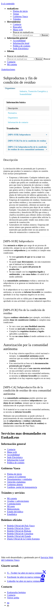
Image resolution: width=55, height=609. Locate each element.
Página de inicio (20, 11)
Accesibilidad (19, 40)
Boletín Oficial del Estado (19, 536)
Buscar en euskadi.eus (23, 32)
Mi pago (11, 506)
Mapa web (18, 29)
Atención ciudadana (16, 482)
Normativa (12, 113)
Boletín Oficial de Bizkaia (19, 531)
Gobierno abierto (15, 484)
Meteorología (13, 509)
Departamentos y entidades (19, 479)
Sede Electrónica (20, 48)
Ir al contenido (8, 3)
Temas (16, 14)
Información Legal (15, 460)
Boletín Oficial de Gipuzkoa (20, 533)
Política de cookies (21, 46)
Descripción (13, 108)
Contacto (17, 24)
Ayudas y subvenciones (18, 501)
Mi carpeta (12, 64)
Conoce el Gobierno (16, 476)
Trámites (17, 19)
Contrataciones (14, 503)
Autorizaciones (8, 69)
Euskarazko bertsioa (16, 592)
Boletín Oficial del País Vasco (21, 525)
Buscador (17, 27)
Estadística (12, 514)
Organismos (13, 117)
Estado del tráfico (15, 511)
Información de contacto (18, 122)
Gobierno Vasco (20, 16)
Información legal (21, 43)
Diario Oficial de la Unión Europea (23, 539)
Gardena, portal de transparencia (22, 487)
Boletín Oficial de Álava (18, 528)
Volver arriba (13, 597)
